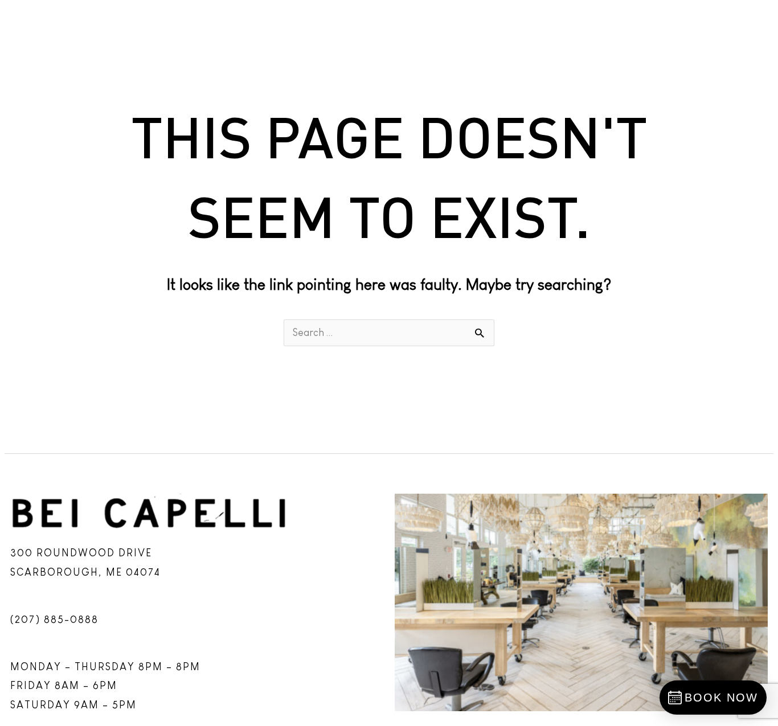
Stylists (330, 18)
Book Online (425, 18)
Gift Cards (649, 18)
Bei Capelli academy (210, 18)
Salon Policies (539, 18)
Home (31, 18)
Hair (90, 18)
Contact (738, 18)
